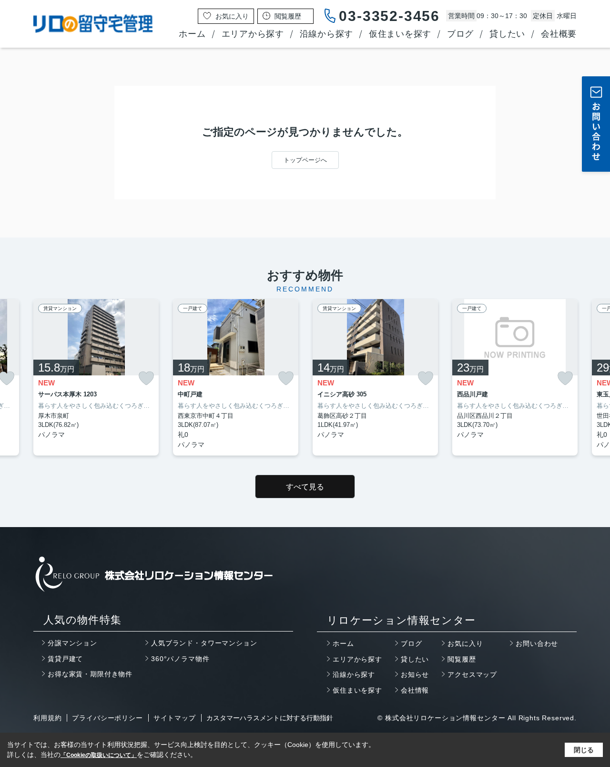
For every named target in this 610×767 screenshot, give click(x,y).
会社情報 (415, 690)
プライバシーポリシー (107, 718)
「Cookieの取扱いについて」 (99, 755)
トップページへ (305, 160)
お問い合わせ (537, 643)
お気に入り (465, 643)
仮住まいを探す (400, 34)
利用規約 (47, 718)
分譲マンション (72, 643)
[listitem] (96, 377)
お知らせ (415, 674)
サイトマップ (174, 718)
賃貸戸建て (65, 659)
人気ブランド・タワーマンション (204, 643)
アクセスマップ (472, 674)
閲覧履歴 (461, 659)
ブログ (460, 34)
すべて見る (305, 487)
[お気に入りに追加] (146, 378)
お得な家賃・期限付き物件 (90, 674)
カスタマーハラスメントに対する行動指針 (269, 718)
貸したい (507, 34)
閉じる (584, 750)
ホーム (192, 34)
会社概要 (559, 34)
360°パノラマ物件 (180, 659)
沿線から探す (326, 34)
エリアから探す (253, 34)
